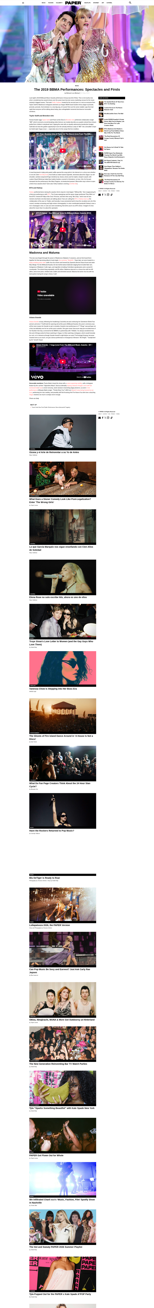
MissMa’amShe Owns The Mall (113, 113)
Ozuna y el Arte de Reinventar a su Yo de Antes (54, 452)
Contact (105, 190)
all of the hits (73, 183)
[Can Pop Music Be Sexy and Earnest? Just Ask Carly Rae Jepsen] (62, 948)
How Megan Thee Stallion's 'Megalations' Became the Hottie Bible (114, 168)
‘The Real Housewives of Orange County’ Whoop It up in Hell (114, 138)
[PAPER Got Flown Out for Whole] (62, 1134)
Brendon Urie (70, 120)
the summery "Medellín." (66, 260)
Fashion (50, 2)
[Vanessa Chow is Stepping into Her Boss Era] (62, 668)
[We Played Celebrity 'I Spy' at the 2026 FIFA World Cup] (101, 162)
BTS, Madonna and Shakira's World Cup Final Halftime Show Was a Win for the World (114, 131)
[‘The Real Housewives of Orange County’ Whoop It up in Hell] (101, 137)
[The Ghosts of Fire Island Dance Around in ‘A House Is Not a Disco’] (62, 715)
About (100, 190)
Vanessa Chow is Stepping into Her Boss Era (53, 688)
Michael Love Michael (73, 93)
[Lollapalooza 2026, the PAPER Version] (62, 904)
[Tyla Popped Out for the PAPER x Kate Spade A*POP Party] (62, 1273)
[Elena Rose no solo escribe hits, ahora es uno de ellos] (62, 576)
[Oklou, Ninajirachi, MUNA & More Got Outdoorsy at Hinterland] (62, 999)
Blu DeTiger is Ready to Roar (44, 878)
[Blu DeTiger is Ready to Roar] (62, 857)
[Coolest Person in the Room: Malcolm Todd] (101, 109)
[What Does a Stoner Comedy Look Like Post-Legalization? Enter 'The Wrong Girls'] (62, 478)
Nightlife (87, 2)
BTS (49, 194)
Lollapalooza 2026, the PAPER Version (49, 925)
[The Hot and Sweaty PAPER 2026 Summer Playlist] (62, 1226)
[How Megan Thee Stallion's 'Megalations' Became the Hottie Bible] (101, 167)
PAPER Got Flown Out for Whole (46, 1155)
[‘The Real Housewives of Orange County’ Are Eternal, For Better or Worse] (101, 181)
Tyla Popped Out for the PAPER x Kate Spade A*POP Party (60, 1294)
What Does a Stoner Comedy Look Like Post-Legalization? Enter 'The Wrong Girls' (60, 500)
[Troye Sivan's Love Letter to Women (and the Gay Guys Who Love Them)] (62, 620)
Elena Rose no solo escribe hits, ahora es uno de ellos (58, 597)
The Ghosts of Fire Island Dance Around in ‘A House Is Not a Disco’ (61, 737)
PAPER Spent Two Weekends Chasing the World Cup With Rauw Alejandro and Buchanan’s (114, 155)
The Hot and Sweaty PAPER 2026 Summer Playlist (55, 1247)
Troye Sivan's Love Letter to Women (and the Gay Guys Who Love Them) (61, 643)
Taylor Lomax (34, 505)
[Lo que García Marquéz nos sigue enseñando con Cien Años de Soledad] (62, 526)
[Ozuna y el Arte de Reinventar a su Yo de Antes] (62, 431)
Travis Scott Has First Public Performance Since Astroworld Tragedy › (51, 407)
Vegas (31, 394)
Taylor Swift (46, 120)
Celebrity (59, 2)
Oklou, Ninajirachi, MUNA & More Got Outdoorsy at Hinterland (62, 1019)
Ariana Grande (34, 321)
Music (44, 2)
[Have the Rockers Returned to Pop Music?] (62, 809)
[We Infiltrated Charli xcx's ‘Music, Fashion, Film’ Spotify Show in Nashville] (62, 1178)
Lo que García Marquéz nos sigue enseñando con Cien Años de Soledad (61, 548)
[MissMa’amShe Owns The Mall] (101, 115)
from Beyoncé (43, 174)
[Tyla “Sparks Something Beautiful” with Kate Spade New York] (62, 1087)
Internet (96, 2)
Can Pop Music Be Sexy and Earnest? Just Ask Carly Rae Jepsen (59, 971)
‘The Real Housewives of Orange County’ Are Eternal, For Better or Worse (114, 181)
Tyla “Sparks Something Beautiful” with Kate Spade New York (61, 1108)
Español (109, 2)
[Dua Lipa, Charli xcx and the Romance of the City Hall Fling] (101, 175)
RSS (109, 190)
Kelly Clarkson (56, 102)
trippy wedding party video (37, 262)
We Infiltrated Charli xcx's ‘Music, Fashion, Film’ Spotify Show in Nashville (62, 1201)
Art (103, 2)
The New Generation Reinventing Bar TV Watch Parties (58, 1064)
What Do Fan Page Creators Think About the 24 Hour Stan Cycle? (59, 785)
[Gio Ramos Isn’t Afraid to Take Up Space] (101, 148)
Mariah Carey (76, 390)
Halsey (31, 192)
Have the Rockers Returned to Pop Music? (51, 830)
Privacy (113, 190)
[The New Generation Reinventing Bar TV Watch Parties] (62, 1043)
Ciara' (41, 388)
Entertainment (34, 496)
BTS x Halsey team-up (82, 199)
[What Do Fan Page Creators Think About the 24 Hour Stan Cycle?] (62, 762)
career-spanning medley (74, 383)
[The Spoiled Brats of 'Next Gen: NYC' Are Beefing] (101, 103)
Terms (118, 190)
